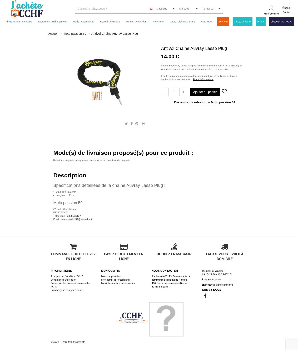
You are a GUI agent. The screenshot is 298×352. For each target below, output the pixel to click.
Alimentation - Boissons (19, 21)
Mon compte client (111, 276)
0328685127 (74, 215)
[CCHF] (51, 8)
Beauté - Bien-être (110, 21)
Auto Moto (206, 21)
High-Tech (158, 21)
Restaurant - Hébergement (52, 21)
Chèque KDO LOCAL (281, 21)
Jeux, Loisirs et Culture (182, 21)
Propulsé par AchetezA (73, 341)
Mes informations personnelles (118, 283)
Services (223, 21)
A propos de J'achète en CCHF (67, 276)
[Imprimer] (143, 123)
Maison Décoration (136, 21)
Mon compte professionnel (115, 279)
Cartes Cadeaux (242, 21)
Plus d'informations (203, 79)
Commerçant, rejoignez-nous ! (67, 290)
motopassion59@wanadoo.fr (77, 219)
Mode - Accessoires (83, 21)
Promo (261, 21)
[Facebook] (205, 296)
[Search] (151, 8)
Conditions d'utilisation (63, 279)
